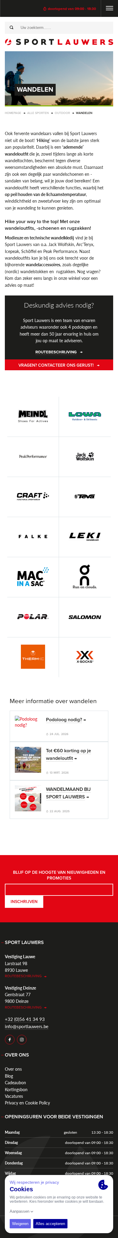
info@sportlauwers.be (26, 1026)
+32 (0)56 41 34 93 (25, 1019)
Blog (9, 1076)
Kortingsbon (16, 1089)
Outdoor (62, 113)
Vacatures (14, 1096)
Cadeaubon (15, 1082)
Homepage (13, 113)
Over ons (13, 1069)
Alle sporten (38, 113)
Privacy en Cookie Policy (27, 1103)
